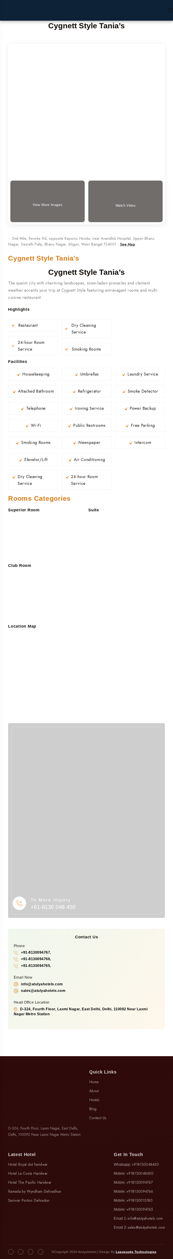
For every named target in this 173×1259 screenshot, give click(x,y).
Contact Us (97, 1117)
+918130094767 (139, 1182)
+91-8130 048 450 (53, 907)
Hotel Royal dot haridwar (28, 1164)
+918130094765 (139, 1209)
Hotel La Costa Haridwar (28, 1173)
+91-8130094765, (36, 966)
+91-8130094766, (36, 959)
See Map (127, 244)
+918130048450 (145, 1164)
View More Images (48, 205)
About (94, 1091)
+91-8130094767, (36, 952)
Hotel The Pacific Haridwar (29, 1182)
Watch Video (126, 205)
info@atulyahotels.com (145, 1218)
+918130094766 (139, 1191)
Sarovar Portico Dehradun (29, 1200)
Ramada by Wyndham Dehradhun (34, 1191)
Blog (92, 1108)
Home (94, 1082)
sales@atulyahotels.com (146, 1227)
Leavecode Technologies (136, 1252)
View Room (86, 90)
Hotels (94, 1099)
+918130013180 (139, 1200)
